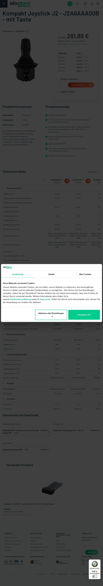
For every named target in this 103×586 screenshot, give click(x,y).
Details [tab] (51, 274)
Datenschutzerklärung (20, 299)
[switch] (94, 576)
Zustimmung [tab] (17, 274)
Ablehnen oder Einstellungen (51, 313)
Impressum (45, 299)
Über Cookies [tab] (85, 274)
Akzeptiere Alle (84, 315)
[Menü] (98, 561)
